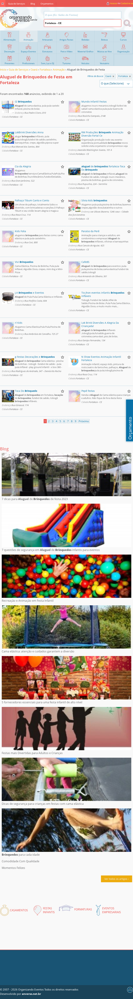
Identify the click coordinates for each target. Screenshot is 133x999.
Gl (23, 101)
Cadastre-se (127, 3)
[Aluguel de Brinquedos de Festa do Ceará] (130, 76)
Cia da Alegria (23, 166)
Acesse (113, 3)
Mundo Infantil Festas (94, 101)
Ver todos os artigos (115, 879)
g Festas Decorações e (35, 356)
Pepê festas (88, 390)
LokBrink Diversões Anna (29, 132)
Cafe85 (85, 262)
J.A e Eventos (29, 292)
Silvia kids (94, 200)
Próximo (84, 421)
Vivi (24, 262)
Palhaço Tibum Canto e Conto (32, 200)
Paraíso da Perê (90, 231)
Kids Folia (20, 231)
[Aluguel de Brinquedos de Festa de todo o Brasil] (113, 76)
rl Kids (18, 322)
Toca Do (26, 390)
